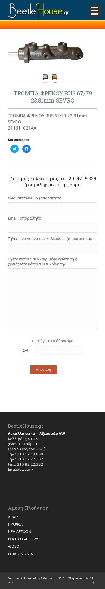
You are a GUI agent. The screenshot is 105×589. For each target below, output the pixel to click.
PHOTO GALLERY (23, 538)
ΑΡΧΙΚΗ (14, 516)
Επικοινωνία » (20, 469)
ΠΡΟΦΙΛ (15, 524)
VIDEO (13, 546)
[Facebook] (93, 582)
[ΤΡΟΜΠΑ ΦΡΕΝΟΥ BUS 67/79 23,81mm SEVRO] (46, 53)
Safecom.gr (48, 578)
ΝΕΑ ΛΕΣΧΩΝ (19, 531)
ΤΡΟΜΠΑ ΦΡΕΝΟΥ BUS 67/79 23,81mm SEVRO (52, 96)
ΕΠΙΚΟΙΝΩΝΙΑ (20, 553)
